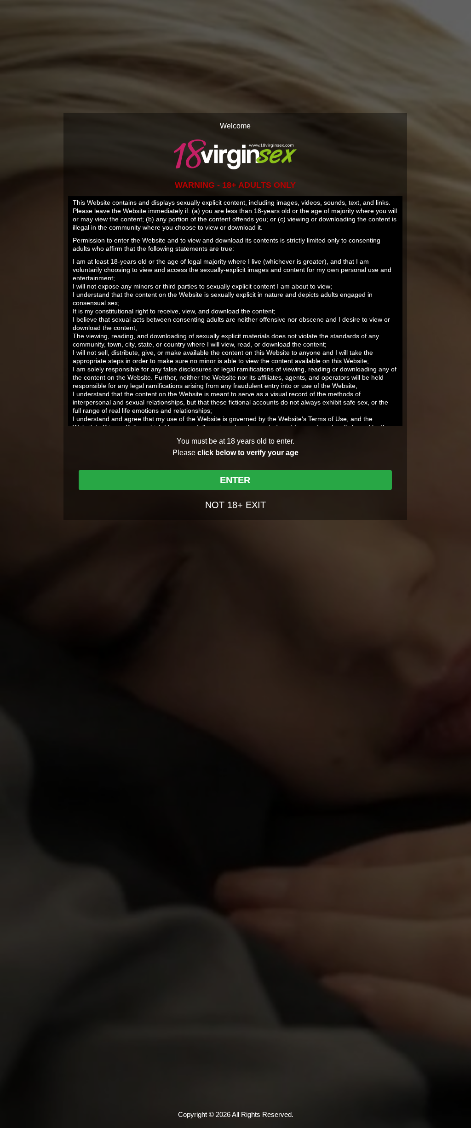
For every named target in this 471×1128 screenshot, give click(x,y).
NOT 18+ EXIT (235, 505)
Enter (235, 480)
